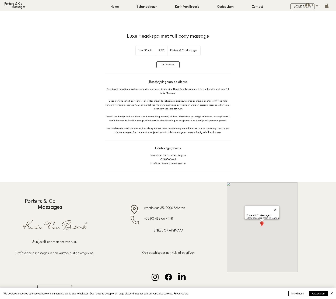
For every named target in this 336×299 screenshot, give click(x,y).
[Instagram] (155, 277)
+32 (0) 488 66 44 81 (158, 218)
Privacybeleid (181, 293)
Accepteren (318, 293)
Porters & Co (13, 3)
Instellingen (297, 293)
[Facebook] (168, 277)
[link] (168, 64)
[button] (327, 5)
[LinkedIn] (182, 277)
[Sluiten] (332, 293)
